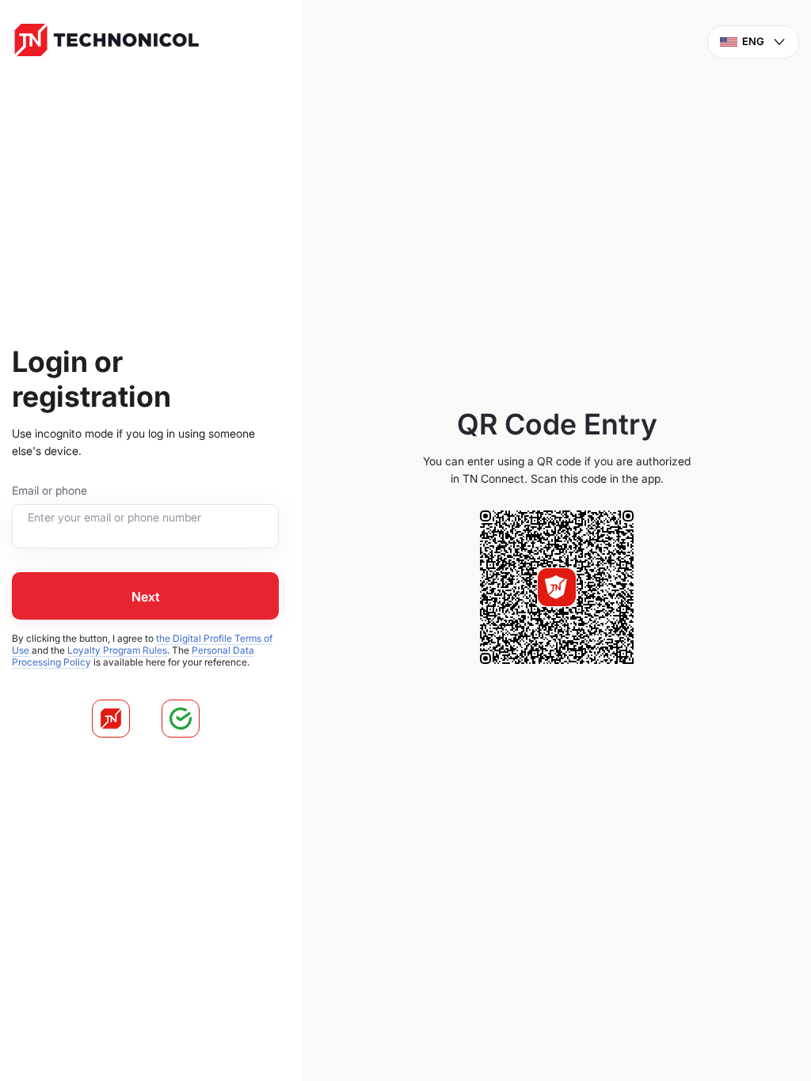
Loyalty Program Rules (117, 650)
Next (145, 597)
